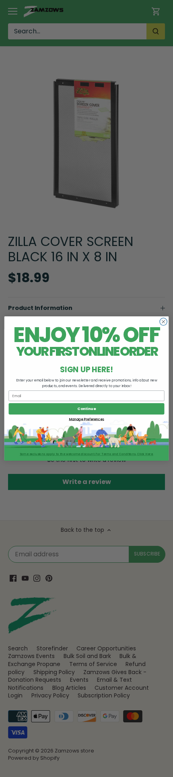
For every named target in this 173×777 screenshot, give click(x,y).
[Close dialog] (163, 321)
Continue (86, 408)
